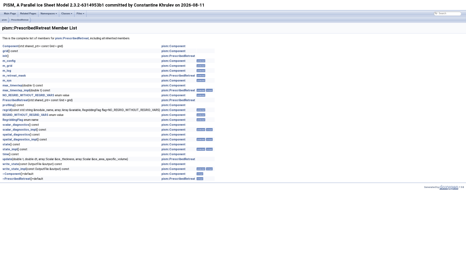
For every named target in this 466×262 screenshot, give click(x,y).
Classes (65, 13)
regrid (7, 110)
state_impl (10, 149)
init (5, 56)
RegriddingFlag (13, 120)
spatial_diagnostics (16, 134)
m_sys (7, 80)
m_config (9, 61)
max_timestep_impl (16, 90)
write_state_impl (14, 169)
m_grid (7, 66)
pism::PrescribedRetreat (72, 38)
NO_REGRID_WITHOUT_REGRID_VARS (28, 95)
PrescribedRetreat (19, 20)
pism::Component (173, 46)
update (7, 159)
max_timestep (12, 85)
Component (11, 46)
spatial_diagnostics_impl (20, 139)
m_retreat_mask (14, 75)
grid (5, 51)
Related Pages (28, 13)
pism (4, 20)
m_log (7, 70)
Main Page (10, 13)
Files (79, 13)
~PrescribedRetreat (16, 178)
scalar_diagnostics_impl (19, 129)
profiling (8, 105)
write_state (11, 164)
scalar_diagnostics (16, 124)
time (6, 154)
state (6, 144)
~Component (12, 174)
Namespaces (48, 13)
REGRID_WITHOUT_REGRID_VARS (25, 115)
